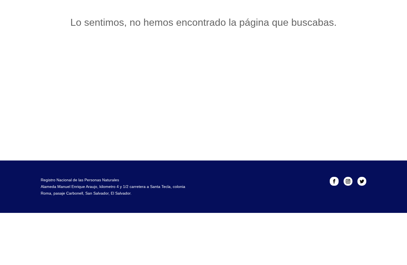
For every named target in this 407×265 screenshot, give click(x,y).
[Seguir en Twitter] (361, 181)
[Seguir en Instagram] (348, 181)
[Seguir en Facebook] (334, 181)
